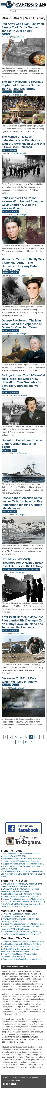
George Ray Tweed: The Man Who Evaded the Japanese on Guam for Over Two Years (22, 324)
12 (32, 742)
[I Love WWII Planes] (15, 1084)
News (4, 92)
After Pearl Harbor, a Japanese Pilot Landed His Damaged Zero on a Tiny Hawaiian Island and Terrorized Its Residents (23, 622)
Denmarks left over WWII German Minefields (21, 959)
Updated (5, 211)
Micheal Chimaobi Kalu (23, 276)
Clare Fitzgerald (20, 95)
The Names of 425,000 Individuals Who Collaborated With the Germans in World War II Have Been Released (23, 142)
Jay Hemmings (19, 215)
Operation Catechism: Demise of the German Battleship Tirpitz (22, 443)
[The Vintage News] (4, 1084)
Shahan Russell (20, 395)
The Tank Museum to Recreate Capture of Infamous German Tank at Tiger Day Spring (22, 85)
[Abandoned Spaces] (9, 1084)
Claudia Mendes (19, 634)
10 (19, 742)
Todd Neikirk (18, 37)
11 (26, 742)
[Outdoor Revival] (7, 1084)
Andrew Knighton (19, 688)
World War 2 (6, 34)
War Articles (25, 569)
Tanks (10, 92)
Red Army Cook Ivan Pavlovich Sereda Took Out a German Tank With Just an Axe (23, 27)
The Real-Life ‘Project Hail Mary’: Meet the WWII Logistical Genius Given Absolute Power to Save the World (23, 873)
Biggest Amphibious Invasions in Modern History (23, 864)
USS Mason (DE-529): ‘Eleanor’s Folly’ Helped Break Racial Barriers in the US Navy (22, 563)
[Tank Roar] (12, 1084)
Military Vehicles (13, 569)
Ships (14, 450)
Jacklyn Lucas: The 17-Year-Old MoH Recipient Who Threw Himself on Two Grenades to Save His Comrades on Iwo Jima (23, 382)
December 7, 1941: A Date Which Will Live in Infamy (19, 680)
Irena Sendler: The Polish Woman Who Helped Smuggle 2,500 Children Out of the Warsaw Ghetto (22, 203)
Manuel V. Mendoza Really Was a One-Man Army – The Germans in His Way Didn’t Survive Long (23, 264)
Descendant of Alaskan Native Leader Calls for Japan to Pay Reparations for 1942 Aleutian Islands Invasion (22, 503)
